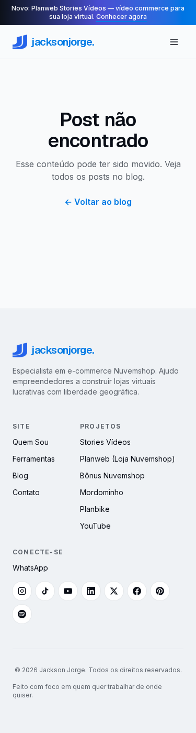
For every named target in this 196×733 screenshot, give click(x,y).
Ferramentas (34, 458)
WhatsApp (30, 567)
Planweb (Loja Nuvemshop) (127, 458)
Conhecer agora (121, 16)
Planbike (95, 509)
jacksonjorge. (62, 42)
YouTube (95, 525)
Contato (26, 492)
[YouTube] (68, 591)
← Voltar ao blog (98, 201)
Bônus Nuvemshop (112, 475)
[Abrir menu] (174, 41)
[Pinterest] (160, 591)
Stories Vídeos (105, 441)
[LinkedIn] (91, 591)
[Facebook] (137, 591)
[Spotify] (22, 614)
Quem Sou (31, 441)
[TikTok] (45, 591)
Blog (20, 475)
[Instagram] (22, 591)
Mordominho (101, 492)
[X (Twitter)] (114, 591)
